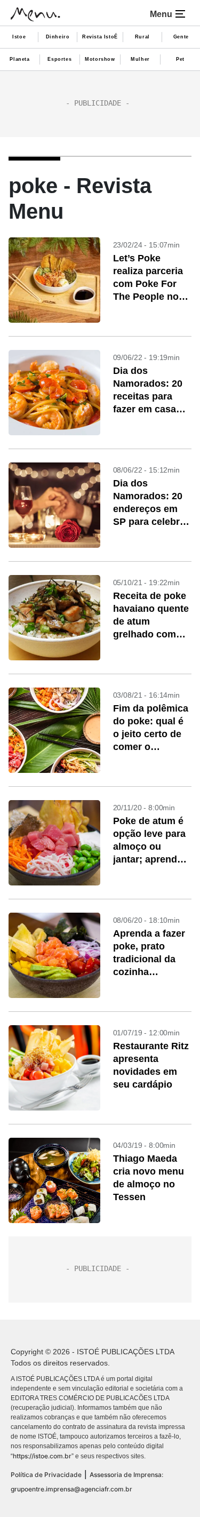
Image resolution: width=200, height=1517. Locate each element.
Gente (181, 36)
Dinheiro (58, 36)
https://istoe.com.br (42, 1456)
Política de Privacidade (46, 1475)
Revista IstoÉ (100, 36)
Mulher (140, 59)
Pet (180, 59)
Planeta (19, 59)
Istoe (19, 36)
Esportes (59, 59)
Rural (142, 36)
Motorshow (100, 59)
